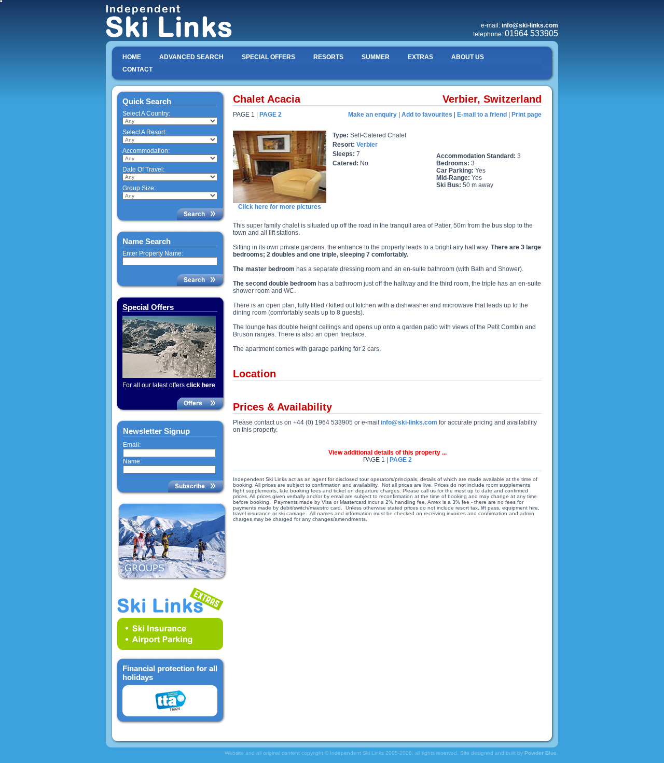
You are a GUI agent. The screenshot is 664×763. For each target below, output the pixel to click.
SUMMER (376, 57)
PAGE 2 (270, 114)
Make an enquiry (372, 114)
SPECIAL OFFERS (268, 57)
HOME (131, 57)
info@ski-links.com (409, 422)
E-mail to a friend (482, 114)
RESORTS (328, 57)
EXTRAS (420, 57)
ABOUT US (467, 57)
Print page (526, 114)
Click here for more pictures (279, 206)
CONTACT (137, 69)
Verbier (367, 144)
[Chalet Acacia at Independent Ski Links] (279, 201)
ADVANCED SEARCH (191, 57)
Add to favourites (427, 114)
